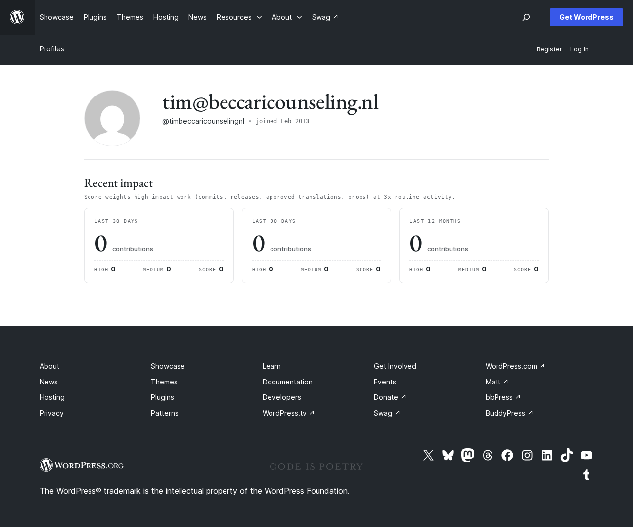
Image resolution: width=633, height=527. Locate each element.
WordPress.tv (289, 413)
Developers (282, 397)
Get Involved (395, 366)
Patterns (165, 413)
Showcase (168, 366)
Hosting (52, 397)
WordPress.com (515, 366)
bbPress (503, 397)
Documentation (288, 382)
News (49, 382)
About (49, 366)
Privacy (52, 413)
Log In (579, 49)
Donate (390, 397)
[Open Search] (526, 17)
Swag (387, 413)
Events (385, 382)
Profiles (52, 49)
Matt (497, 382)
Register (549, 49)
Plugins (162, 397)
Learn (272, 366)
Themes (164, 382)
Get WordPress (586, 17)
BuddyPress (510, 413)
